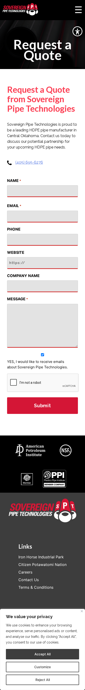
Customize (42, 667)
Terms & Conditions (35, 587)
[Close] (82, 611)
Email (14, 205)
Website (15, 252)
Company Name (23, 275)
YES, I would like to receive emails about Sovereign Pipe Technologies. (37, 364)
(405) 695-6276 (29, 162)
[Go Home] (20, 10)
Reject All (42, 680)
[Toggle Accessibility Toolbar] (77, 31)
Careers (25, 572)
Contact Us (28, 579)
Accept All (42, 654)
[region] (42, 649)
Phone (14, 229)
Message (17, 298)
